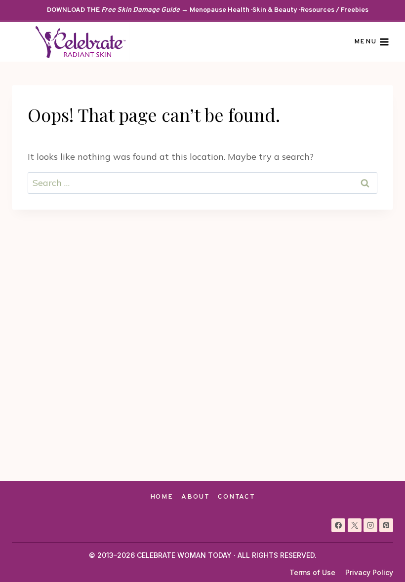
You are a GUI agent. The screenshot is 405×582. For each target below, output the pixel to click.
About (195, 497)
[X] (355, 525)
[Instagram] (370, 525)
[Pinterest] (386, 525)
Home (161, 497)
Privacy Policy (369, 572)
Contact (236, 497)
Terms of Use (312, 572)
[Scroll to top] (379, 556)
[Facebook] (338, 525)
